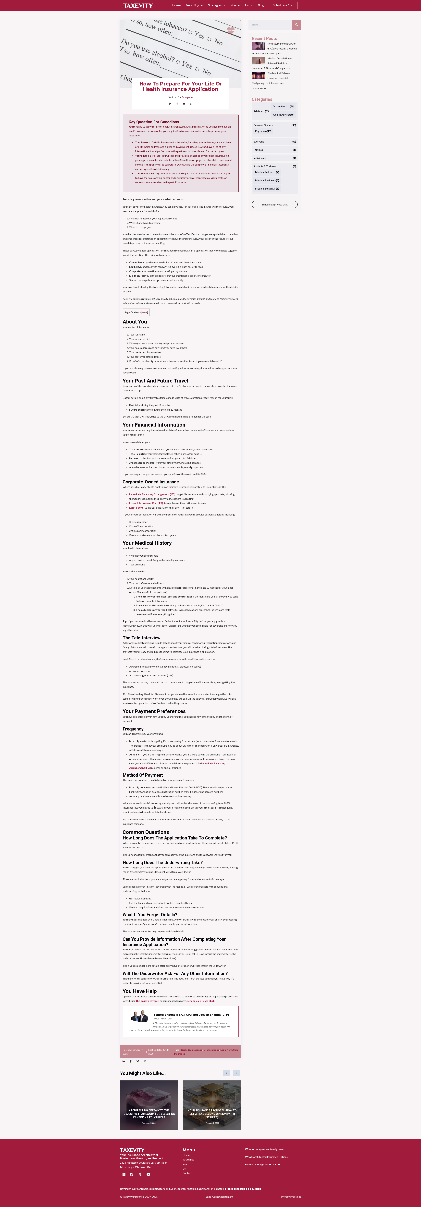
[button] (226, 1073)
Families (258, 149)
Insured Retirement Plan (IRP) (146, 503)
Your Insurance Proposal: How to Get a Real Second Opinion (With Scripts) (212, 1114)
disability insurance (191, 1049)
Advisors (258, 111)
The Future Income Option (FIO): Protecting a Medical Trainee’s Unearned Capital (274, 48)
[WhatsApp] (191, 104)
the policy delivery (146, 1000)
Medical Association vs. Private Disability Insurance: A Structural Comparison (272, 63)
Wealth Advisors (281, 114)
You (233, 5)
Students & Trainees (264, 166)
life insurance (211, 1049)
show (144, 312)
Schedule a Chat (283, 5)
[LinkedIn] (170, 104)
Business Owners (263, 125)
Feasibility (192, 5)
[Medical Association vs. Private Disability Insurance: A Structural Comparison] (258, 60)
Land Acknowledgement (219, 1196)
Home (176, 5)
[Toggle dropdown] (201, 5)
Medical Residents (265, 180)
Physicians (261, 130)
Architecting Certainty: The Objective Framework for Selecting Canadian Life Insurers (149, 1114)
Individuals (259, 157)
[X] (184, 104)
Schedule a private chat (275, 204)
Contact (187, 1172)
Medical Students (265, 188)
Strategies (215, 5)
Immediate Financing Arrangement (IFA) (152, 494)
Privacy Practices (291, 1196)
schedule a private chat (200, 1000)
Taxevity (132, 1150)
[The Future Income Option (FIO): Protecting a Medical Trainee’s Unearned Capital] (258, 46)
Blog (261, 5)
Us (247, 5)
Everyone (187, 97)
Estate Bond (136, 507)
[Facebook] (177, 104)
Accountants (279, 106)
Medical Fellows (264, 172)
